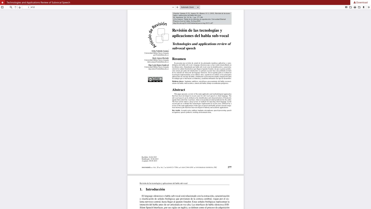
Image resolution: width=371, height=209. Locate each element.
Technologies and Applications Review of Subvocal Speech (38, 2)
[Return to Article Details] (2, 2)
